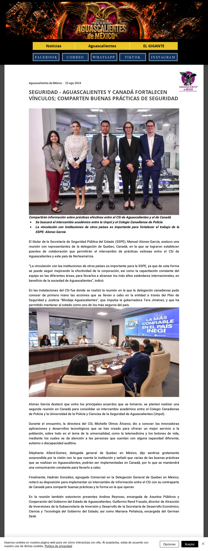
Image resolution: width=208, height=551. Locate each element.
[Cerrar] (203, 544)
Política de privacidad (58, 546)
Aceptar (190, 544)
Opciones (169, 544)
